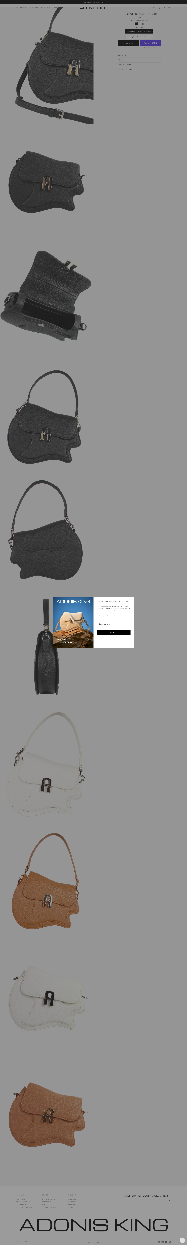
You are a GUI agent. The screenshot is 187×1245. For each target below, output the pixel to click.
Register (114, 632)
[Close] (131, 599)
